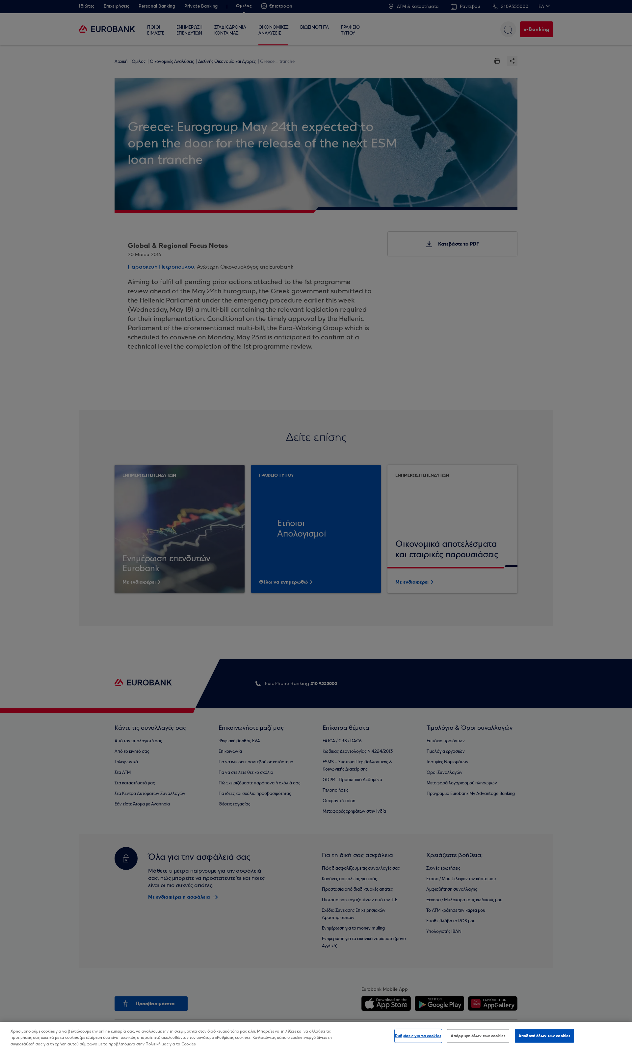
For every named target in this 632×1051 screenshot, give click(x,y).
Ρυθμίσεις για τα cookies (418, 1035)
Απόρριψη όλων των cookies (478, 1035)
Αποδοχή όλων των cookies (544, 1035)
